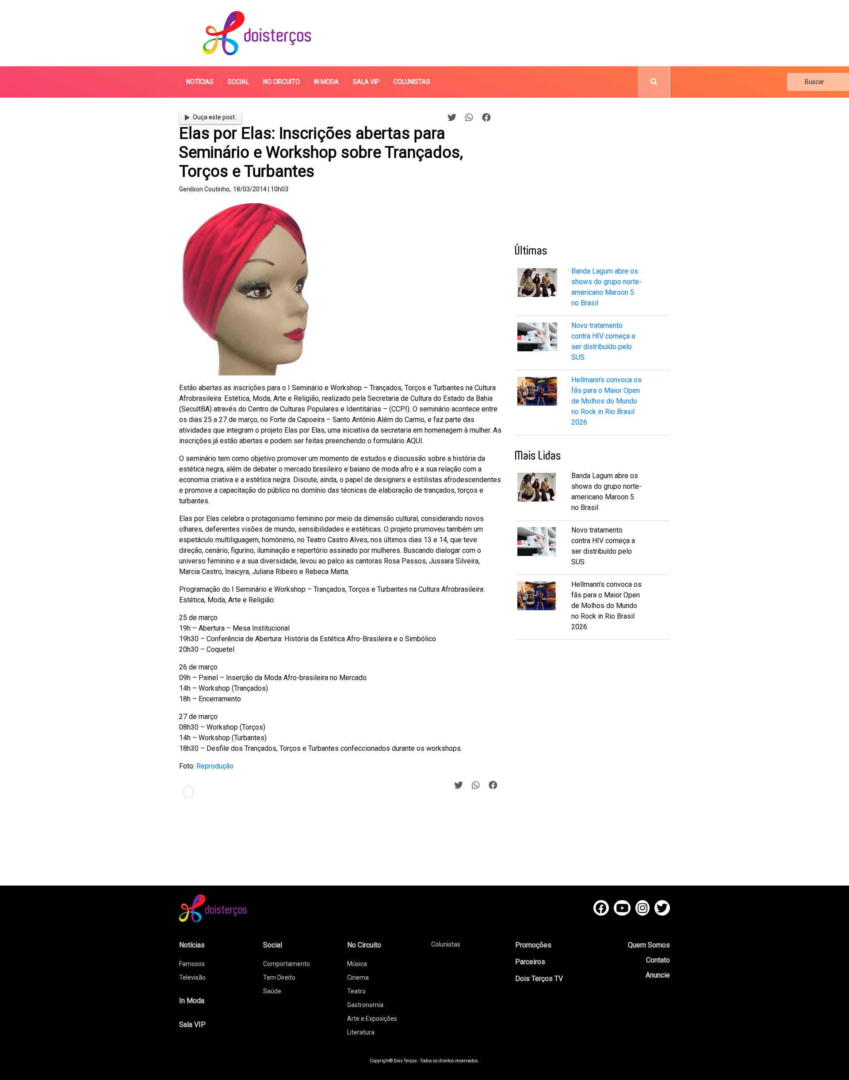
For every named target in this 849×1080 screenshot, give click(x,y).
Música (357, 963)
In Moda (326, 81)
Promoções (533, 945)
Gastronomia (365, 1004)
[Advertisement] (508, 33)
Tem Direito (279, 977)
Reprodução (214, 766)
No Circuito (281, 81)
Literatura (361, 1032)
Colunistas (412, 81)
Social (238, 81)
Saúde (272, 991)
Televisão (192, 977)
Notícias (200, 81)
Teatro (356, 991)
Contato (658, 960)
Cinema (358, 977)
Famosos (192, 963)
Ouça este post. (214, 117)
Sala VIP (366, 81)
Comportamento (286, 963)
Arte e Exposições (372, 1018)
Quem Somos (649, 945)
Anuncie (658, 975)
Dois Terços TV (539, 978)
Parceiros (530, 962)
